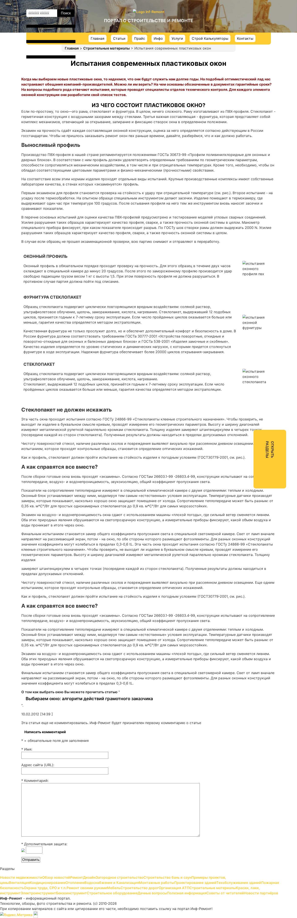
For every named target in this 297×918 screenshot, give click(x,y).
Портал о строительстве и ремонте (148, 20)
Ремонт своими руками (250, 154)
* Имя (26, 749)
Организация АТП (245, 177)
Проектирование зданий (251, 123)
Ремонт (236, 45)
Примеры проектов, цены (252, 76)
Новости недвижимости (251, 29)
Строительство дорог (249, 170)
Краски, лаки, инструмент (252, 193)
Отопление (239, 99)
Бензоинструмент (245, 209)
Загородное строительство (253, 60)
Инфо (158, 38)
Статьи (119, 38)
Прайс (139, 38)
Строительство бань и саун (253, 68)
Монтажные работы (247, 115)
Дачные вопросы (244, 224)
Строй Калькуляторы (210, 38)
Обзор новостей (244, 37)
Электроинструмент (247, 201)
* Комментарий (34, 780)
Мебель (236, 162)
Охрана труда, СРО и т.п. (251, 146)
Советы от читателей (248, 240)
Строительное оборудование (255, 217)
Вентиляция (240, 84)
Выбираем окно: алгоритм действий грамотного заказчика (89, 698)
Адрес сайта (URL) (37, 765)
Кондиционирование (247, 91)
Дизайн (236, 52)
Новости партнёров (247, 248)
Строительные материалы (106, 48)
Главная (97, 38)
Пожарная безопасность (251, 138)
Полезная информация (249, 232)
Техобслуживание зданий (252, 131)
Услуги (177, 38)
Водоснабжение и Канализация (257, 107)
